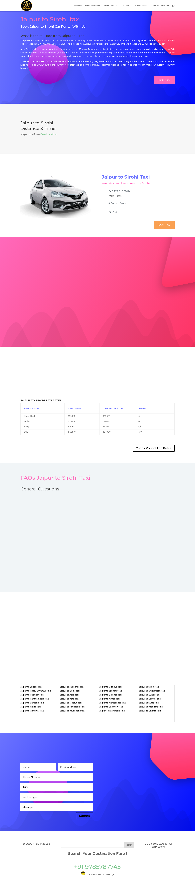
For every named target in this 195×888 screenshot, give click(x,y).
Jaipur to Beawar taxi (150, 698)
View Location (48, 134)
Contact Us (141, 6)
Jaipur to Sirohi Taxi (149, 687)
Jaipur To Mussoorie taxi (72, 710)
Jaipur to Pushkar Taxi (32, 695)
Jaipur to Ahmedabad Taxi (112, 702)
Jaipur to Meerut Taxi (71, 702)
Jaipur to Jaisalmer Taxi (72, 687)
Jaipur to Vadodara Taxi (151, 706)
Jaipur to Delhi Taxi (70, 691)
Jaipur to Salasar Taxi (31, 687)
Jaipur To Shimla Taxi (150, 710)
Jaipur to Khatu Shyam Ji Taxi (35, 691)
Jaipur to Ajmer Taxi (109, 698)
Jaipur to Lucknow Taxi (111, 706)
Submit (84, 815)
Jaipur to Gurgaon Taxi (32, 702)
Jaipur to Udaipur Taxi (110, 687)
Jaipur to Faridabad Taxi (72, 706)
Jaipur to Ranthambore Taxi (34, 698)
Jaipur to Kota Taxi (69, 698)
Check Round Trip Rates (153, 448)
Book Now (164, 80)
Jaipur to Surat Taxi (149, 702)
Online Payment (161, 6)
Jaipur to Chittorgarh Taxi (152, 691)
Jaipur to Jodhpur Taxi (110, 691)
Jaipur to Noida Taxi (30, 706)
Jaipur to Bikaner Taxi (110, 695)
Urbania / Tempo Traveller (87, 6)
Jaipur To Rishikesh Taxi (112, 710)
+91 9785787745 (97, 866)
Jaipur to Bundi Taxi (149, 695)
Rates (126, 6)
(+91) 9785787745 (118, 801)
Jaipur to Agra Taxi (69, 695)
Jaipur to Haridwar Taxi (32, 710)
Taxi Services (110, 6)
